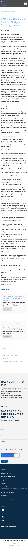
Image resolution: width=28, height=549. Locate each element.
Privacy (14, 544)
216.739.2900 (4, 483)
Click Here (23, 499)
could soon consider (16, 75)
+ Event (4, 348)
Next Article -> (20, 361)
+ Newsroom (5, 358)
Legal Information (14, 545)
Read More (7, 309)
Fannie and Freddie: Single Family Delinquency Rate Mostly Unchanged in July (12, 326)
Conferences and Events (10, 355)
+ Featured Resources (9, 352)
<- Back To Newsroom (9, 361)
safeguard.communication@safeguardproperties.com (14, 488)
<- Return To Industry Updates (8, 11)
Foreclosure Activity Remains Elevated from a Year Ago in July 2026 (13, 298)
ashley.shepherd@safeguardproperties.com (11, 397)
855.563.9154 (4, 495)
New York (17, 79)
